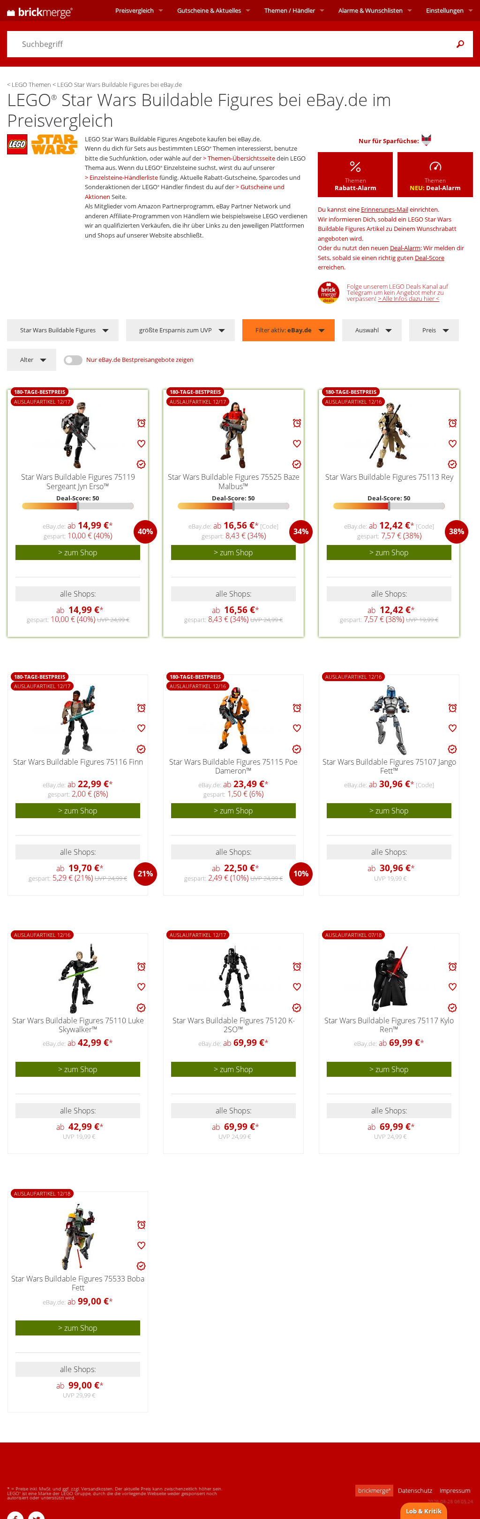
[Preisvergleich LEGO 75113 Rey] (389, 435)
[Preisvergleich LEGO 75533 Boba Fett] (78, 1237)
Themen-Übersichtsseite (241, 158)
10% (300, 873)
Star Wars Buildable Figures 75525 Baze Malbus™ (234, 481)
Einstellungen (445, 10)
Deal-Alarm (405, 248)
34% (300, 531)
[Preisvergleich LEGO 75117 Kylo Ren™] (389, 979)
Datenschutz (415, 1490)
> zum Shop (78, 552)
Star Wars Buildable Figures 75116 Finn (78, 762)
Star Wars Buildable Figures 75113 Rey (389, 477)
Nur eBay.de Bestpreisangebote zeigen (140, 359)
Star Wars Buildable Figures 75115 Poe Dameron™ (233, 766)
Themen (289, 10)
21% (145, 873)
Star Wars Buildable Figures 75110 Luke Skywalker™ (78, 1025)
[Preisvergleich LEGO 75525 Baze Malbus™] (234, 435)
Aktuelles (209, 10)
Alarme (370, 10)
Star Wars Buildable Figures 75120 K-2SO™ (233, 1025)
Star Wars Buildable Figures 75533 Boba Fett (77, 1283)
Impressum (455, 1490)
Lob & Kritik (424, 1511)
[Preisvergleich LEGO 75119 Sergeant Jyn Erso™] (78, 435)
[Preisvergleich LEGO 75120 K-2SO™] (234, 979)
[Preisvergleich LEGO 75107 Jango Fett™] (390, 720)
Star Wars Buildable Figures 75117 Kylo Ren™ (389, 1025)
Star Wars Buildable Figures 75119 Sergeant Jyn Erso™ (78, 481)
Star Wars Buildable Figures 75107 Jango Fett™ (389, 766)
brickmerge (374, 1490)
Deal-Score (429, 257)
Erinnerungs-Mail (384, 209)
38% (456, 531)
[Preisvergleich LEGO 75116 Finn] (78, 720)
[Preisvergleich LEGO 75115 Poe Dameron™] (234, 720)
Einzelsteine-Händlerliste (124, 177)
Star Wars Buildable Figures (58, 330)
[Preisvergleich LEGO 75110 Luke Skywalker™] (78, 979)
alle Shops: (78, 594)
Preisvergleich (134, 10)
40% (145, 531)
